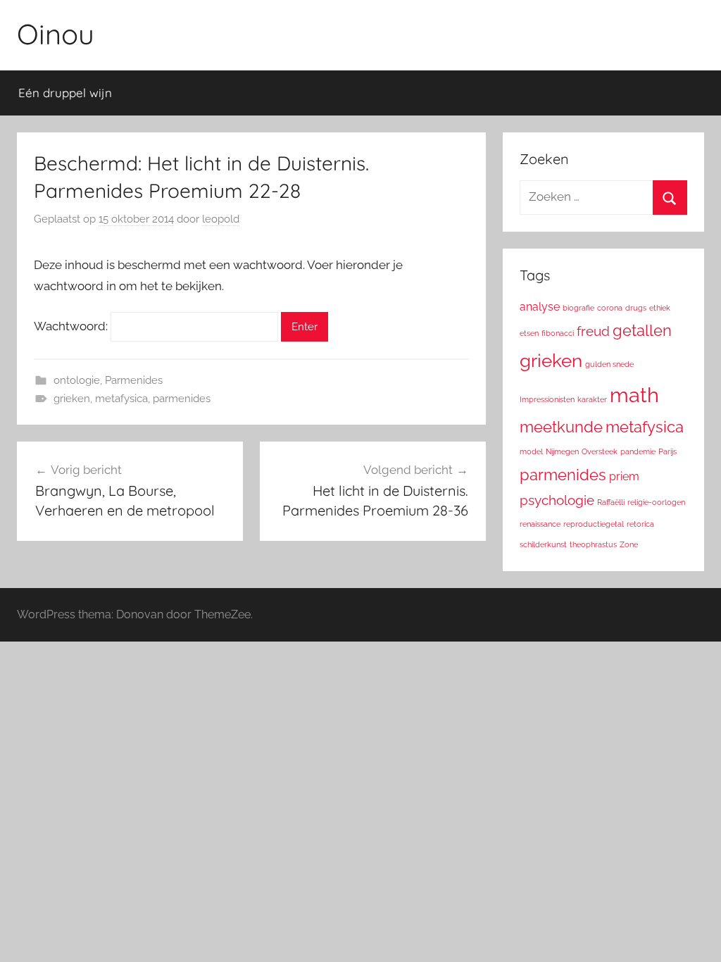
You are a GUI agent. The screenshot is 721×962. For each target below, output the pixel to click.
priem (624, 476)
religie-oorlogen (656, 502)
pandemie (638, 451)
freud (593, 331)
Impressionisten (547, 399)
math (634, 394)
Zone (629, 544)
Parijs (667, 451)
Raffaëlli (611, 502)
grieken (72, 398)
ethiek (659, 308)
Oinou (55, 33)
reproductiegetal (593, 524)
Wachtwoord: (72, 326)
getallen (642, 330)
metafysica (121, 398)
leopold (220, 219)
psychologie (557, 500)
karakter (592, 399)
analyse (540, 306)
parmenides (182, 398)
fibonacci (557, 333)
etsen (529, 333)
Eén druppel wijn (65, 92)
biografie (578, 308)
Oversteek (599, 451)
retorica (640, 524)
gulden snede (609, 364)
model (531, 451)
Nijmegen (562, 451)
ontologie (77, 380)
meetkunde (561, 427)
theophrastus (593, 544)
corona (609, 308)
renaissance (540, 524)
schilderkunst (543, 544)
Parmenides (134, 380)
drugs (635, 308)
